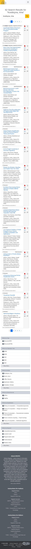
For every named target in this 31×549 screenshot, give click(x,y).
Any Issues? (28, 543)
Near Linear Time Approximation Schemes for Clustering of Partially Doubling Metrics (12, 49)
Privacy (13, 546)
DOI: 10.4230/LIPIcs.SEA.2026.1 (8, 144)
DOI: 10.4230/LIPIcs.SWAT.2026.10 (9, 182)
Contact (19, 546)
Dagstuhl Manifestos (15, 504)
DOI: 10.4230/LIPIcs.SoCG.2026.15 (9, 205)
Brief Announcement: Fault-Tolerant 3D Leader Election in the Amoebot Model (11, 70)
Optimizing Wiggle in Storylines (11, 313)
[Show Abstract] (25, 30)
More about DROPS (15, 483)
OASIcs (15, 494)
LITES (15, 506)
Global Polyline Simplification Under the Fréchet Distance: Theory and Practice (11, 132)
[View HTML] (27, 26)
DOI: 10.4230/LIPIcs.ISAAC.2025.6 (9, 290)
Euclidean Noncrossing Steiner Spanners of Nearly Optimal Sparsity (11, 189)
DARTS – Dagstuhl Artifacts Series (15, 500)
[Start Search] (27, 16)
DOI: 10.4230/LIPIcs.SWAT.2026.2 (9, 162)
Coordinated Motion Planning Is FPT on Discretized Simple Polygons (11, 29)
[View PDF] (25, 26)
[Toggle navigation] (28, 2)
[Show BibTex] (27, 30)
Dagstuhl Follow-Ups (15, 496)
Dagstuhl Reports (15, 502)
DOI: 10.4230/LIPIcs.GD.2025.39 (8, 327)
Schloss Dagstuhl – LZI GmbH (17, 543)
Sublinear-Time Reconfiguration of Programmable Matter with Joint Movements (11, 111)
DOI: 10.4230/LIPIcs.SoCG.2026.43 (9, 225)
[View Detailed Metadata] (25, 28)
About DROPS (19, 545)
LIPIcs (15, 492)
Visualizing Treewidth (9, 295)
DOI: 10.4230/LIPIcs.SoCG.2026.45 (9, 249)
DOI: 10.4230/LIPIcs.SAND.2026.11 (9, 126)
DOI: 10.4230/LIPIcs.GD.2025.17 (8, 309)
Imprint (26, 545)
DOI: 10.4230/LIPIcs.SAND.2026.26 (9, 105)
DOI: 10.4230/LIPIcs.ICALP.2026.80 (9, 64)
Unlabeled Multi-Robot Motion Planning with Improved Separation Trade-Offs (11, 211)
